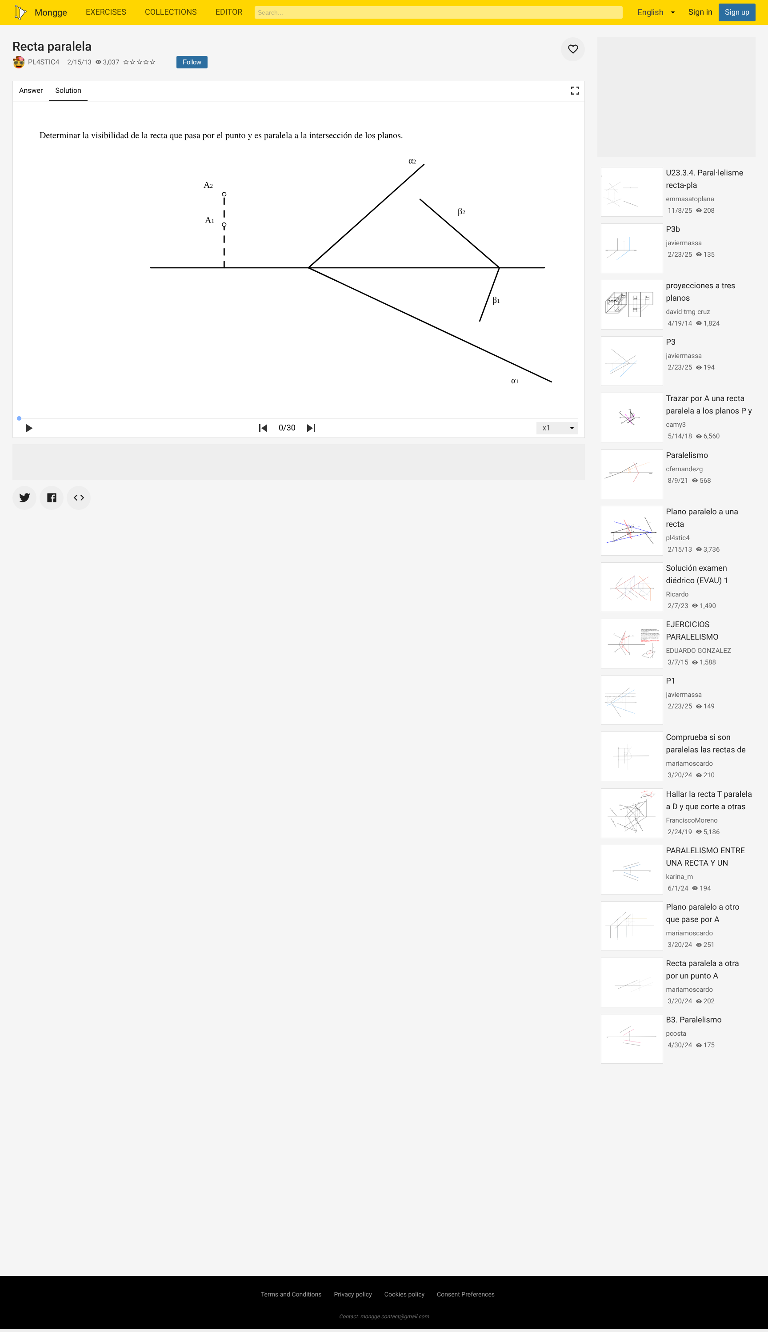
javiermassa (684, 243)
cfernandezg (684, 469)
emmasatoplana (690, 199)
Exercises (106, 12)
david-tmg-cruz (688, 312)
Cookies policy (404, 1294)
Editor (229, 12)
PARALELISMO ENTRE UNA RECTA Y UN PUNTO (705, 863)
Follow (192, 62)
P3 (671, 342)
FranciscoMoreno (692, 820)
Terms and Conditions (291, 1294)
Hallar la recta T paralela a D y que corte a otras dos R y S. (709, 807)
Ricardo (677, 594)
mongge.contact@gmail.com (394, 1316)
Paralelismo (687, 455)
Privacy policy (353, 1294)
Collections (171, 12)
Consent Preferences (466, 1294)
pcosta (676, 1034)
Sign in (700, 12)
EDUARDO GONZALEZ (698, 651)
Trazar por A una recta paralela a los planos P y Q (709, 411)
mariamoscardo (689, 763)
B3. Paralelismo (694, 1020)
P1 (671, 681)
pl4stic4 (44, 62)
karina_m (679, 877)
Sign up (737, 12)
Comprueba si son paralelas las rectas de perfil (706, 750)
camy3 (676, 425)
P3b (673, 229)
